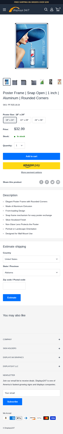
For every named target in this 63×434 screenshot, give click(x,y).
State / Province (11, 266)
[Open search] (46, 9)
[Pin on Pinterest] (47, 182)
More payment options (31, 172)
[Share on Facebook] (41, 182)
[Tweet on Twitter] (52, 182)
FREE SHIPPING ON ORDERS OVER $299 (31, 2)
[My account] (51, 9)
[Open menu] (4, 9)
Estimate (11, 297)
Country (7, 253)
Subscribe (12, 401)
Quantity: (7, 145)
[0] (57, 9)
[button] (31, 165)
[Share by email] (58, 182)
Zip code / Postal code (14, 280)
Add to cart (31, 156)
